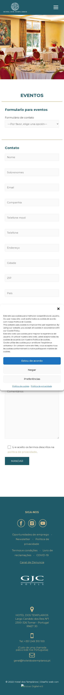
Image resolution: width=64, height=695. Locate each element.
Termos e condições (24, 550)
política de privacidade (22, 451)
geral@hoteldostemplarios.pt (32, 660)
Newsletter (23, 539)
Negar (32, 369)
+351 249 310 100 (34, 641)
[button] (59, 309)
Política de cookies (20, 386)
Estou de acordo (32, 360)
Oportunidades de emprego (30, 534)
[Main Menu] (56, 7)
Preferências (32, 378)
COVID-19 (42, 555)
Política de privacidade (41, 386)
